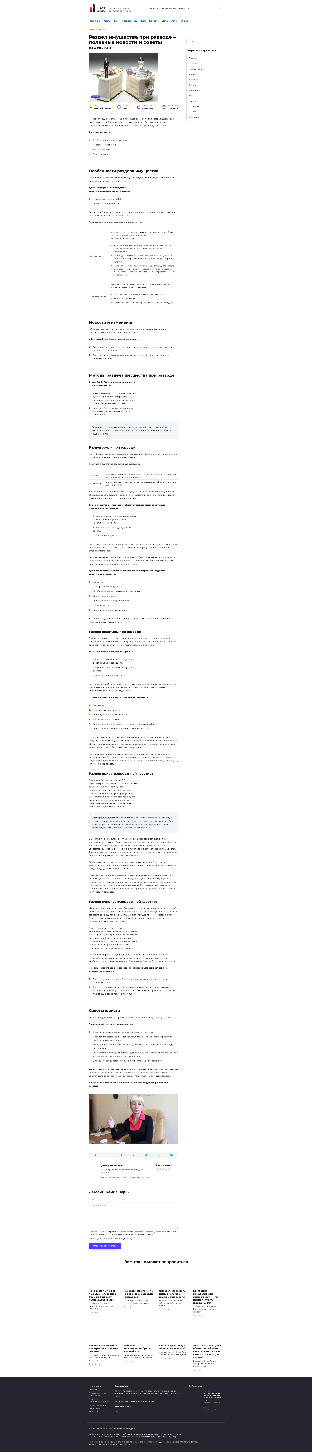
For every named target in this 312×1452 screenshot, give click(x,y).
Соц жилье (194, 117)
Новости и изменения (104, 145)
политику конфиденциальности (139, 1234)
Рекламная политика (98, 1405)
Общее (184, 21)
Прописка (194, 106)
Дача (165, 21)
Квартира (95, 21)
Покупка (193, 58)
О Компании (95, 1386)
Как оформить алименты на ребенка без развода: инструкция (138, 1294)
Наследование (196, 69)
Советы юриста (100, 154)
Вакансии (93, 1390)
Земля (107, 21)
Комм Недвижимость (125, 21)
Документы (194, 90)
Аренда (193, 74)
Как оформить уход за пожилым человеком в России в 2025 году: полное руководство (102, 1295)
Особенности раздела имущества (110, 140)
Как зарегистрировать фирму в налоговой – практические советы (171, 1294)
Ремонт (192, 112)
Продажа (193, 63)
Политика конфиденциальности (99, 1400)
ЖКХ (191, 96)
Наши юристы (168, 8)
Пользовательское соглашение (97, 1394)
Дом (143, 21)
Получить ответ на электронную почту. (112, 1238)
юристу (117, 1396)
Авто (174, 21)
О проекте (152, 8)
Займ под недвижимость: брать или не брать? (137, 1348)
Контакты (184, 8)
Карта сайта (94, 1408)
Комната (154, 21)
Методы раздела (101, 149)
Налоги (192, 101)
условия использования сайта (111, 1234)
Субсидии (194, 85)
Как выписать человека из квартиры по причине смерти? (103, 1348)
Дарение (193, 79)
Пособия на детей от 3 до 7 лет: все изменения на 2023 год (212, 1396)
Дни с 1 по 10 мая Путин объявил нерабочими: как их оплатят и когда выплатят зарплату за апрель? (207, 1351)
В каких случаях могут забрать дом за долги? (171, 1347)
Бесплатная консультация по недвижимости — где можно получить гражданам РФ (206, 1297)
